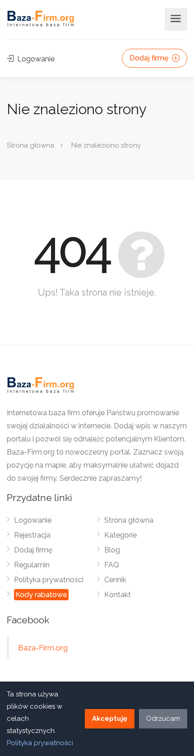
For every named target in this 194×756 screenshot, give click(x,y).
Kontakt (117, 594)
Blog (112, 550)
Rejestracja (32, 535)
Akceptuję (109, 718)
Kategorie (120, 535)
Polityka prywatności (48, 579)
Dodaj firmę (149, 58)
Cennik (115, 579)
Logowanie (35, 59)
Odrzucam (163, 718)
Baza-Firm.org (43, 647)
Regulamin (32, 565)
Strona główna (30, 145)
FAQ (111, 565)
